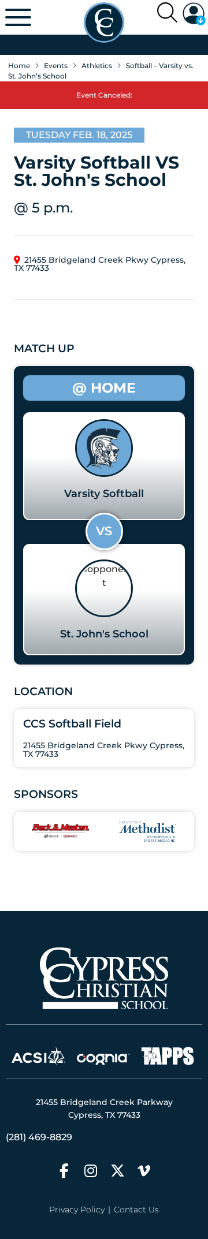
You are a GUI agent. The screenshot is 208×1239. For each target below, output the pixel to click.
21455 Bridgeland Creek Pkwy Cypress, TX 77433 (99, 264)
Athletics (96, 65)
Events (56, 65)
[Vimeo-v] (144, 1170)
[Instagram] (91, 1170)
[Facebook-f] (64, 1170)
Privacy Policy (77, 1209)
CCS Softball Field (72, 723)
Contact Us (136, 1209)
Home (19, 65)
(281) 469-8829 (39, 1137)
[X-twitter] (117, 1170)
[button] (194, 13)
